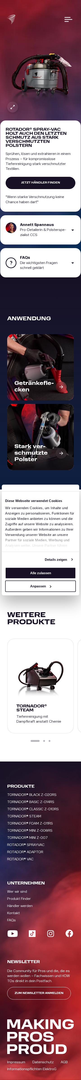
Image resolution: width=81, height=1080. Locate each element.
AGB (64, 1062)
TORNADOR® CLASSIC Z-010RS (33, 809)
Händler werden (20, 906)
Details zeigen (56, 559)
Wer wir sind (17, 891)
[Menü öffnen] (68, 19)
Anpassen (38, 586)
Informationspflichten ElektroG (31, 1069)
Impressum (16, 1062)
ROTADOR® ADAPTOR (25, 852)
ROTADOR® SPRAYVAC (26, 845)
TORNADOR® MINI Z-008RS (29, 830)
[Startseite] (11, 19)
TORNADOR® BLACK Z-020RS (31, 795)
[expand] (12, 107)
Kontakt (13, 913)
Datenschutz (43, 1062)
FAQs (11, 920)
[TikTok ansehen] (32, 934)
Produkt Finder (19, 899)
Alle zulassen (40, 573)
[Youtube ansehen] (12, 934)
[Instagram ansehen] (51, 934)
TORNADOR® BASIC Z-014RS (30, 802)
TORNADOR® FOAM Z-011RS (30, 823)
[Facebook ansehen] (69, 933)
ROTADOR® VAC (20, 859)
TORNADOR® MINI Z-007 (27, 838)
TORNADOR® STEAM (24, 816)
